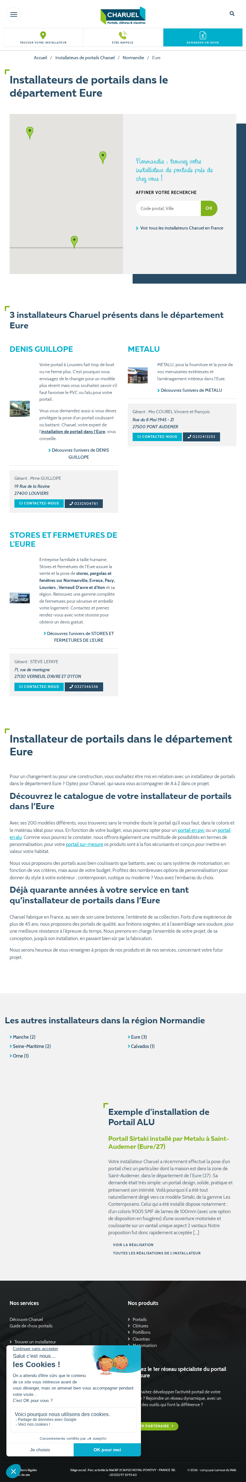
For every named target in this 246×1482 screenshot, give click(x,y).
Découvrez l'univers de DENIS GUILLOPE (80, 453)
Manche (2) (24, 1037)
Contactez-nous (41, 503)
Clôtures (140, 1325)
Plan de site (22, 1475)
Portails (140, 1319)
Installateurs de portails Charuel (85, 57)
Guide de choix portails (31, 1325)
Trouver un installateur (35, 1341)
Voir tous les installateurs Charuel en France (181, 228)
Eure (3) (139, 1037)
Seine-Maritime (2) (32, 1046)
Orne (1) (21, 1056)
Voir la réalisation (133, 1245)
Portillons (142, 1332)
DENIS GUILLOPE (41, 350)
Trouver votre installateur (43, 42)
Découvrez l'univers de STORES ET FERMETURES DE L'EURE (80, 637)
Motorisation (145, 1345)
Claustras (141, 1338)
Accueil (40, 57)
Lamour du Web (225, 1470)
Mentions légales (25, 1470)
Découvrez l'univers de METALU (191, 390)
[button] (74, 242)
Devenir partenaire (149, 1426)
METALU (144, 350)
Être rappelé (123, 42)
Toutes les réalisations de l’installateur (157, 1253)
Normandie (133, 57)
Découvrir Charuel (26, 1319)
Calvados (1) (143, 1046)
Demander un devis (203, 42)
